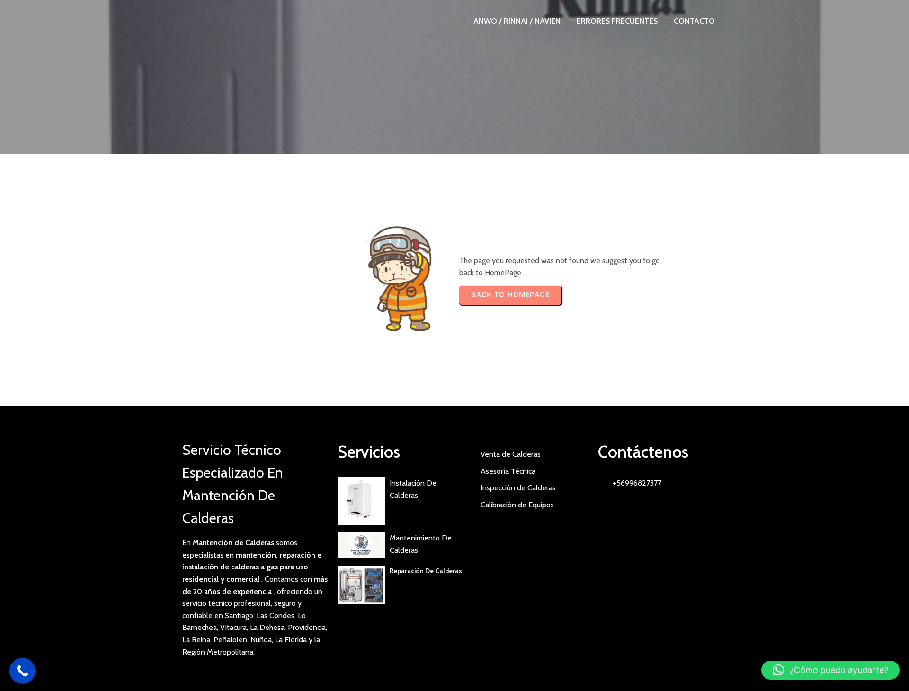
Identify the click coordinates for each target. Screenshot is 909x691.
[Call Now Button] (22, 671)
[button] (830, 670)
